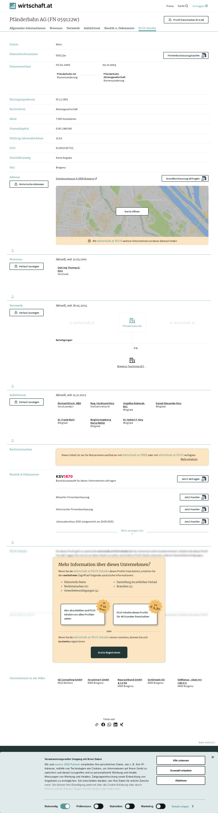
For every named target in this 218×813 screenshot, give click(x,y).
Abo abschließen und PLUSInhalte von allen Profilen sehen (84, 612)
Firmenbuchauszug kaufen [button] (184, 55)
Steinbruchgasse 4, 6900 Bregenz (75, 178)
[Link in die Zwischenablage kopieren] (96, 724)
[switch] (98, 806)
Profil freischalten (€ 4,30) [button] (188, 19)
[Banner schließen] (213, 757)
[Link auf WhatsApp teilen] (109, 724)
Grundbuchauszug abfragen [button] (183, 178)
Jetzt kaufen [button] (192, 497)
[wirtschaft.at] (31, 6)
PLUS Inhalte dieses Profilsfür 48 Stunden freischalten (137, 611)
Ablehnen (181, 780)
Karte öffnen (132, 211)
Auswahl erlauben (181, 770)
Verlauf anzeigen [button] (29, 266)
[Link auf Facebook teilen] (103, 724)
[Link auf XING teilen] (122, 724)
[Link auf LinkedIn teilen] (115, 724)
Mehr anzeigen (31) (132, 530)
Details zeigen (180, 806)
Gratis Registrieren (109, 652)
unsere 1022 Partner (67, 764)
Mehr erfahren (189, 459)
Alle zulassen (181, 760)
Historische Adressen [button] (31, 184)
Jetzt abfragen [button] (191, 479)
